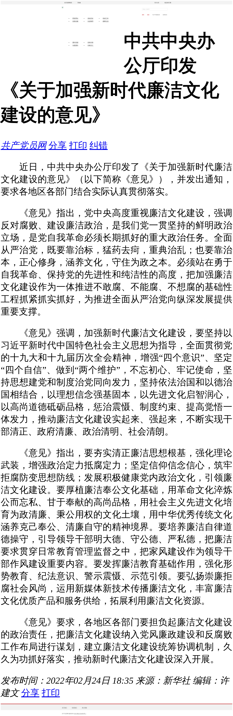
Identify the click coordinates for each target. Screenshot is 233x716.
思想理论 (75, 18)
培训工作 (105, 18)
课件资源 (75, 42)
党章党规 (75, 21)
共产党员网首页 (68, 2)
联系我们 (74, 707)
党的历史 (90, 18)
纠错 (98, 145)
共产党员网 (23, 145)
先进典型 (90, 21)
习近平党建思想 (156, 14)
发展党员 (165, 14)
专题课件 (75, 45)
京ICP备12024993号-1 (80, 713)
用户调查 (84, 707)
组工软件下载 (168, 2)
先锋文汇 (90, 45)
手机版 (79, 2)
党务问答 (90, 42)
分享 (58, 145)
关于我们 (64, 707)
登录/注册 (156, 2)
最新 (143, 14)
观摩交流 (105, 21)
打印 (78, 145)
